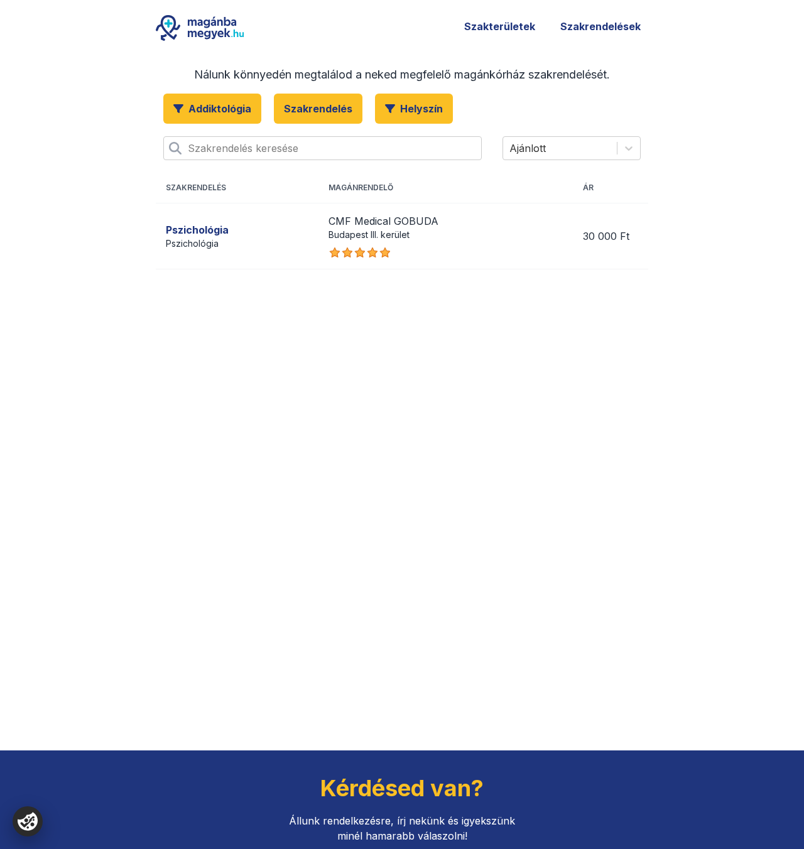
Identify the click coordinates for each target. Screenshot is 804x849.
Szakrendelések (600, 26)
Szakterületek (499, 26)
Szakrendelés (318, 108)
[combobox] (189, 148)
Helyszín (421, 108)
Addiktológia (219, 108)
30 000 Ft (606, 236)
